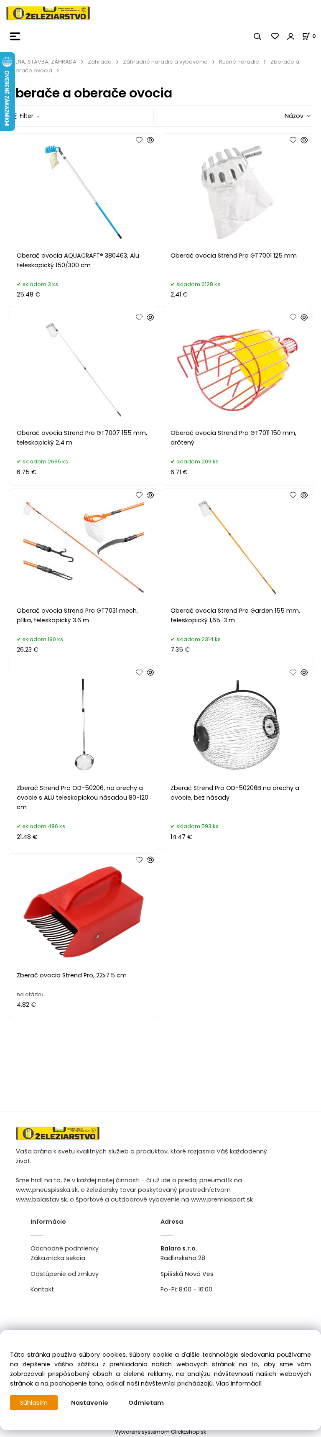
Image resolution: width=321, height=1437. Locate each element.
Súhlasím (34, 1403)
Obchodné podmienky (65, 1248)
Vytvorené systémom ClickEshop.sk (160, 1431)
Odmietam (146, 1403)
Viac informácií (239, 1383)
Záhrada (100, 62)
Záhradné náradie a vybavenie (165, 62)
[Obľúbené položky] (275, 36)
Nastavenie (89, 1403)
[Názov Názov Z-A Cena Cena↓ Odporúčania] (284, 115)
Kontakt (42, 1289)
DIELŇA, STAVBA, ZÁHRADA (42, 62)
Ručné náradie (239, 62)
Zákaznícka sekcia (58, 1258)
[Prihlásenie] (291, 36)
